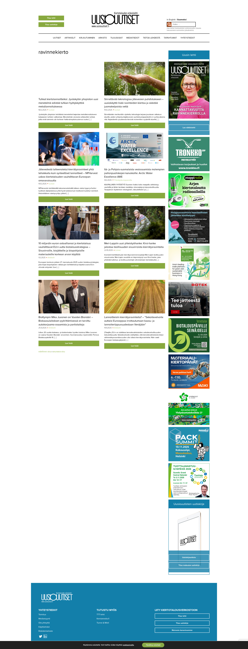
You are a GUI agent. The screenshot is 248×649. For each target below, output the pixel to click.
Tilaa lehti (51, 18)
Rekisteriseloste (45, 631)
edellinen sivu (44, 351)
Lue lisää (69, 125)
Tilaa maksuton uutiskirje (189, 565)
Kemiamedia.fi (103, 618)
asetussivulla (128, 645)
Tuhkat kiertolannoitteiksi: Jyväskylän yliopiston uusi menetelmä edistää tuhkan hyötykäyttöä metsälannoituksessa (68, 103)
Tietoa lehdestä (151, 38)
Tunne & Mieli (103, 623)
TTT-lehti (101, 614)
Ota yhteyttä (44, 623)
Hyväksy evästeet (153, 645)
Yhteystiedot (187, 38)
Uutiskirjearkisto (189, 557)
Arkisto (102, 38)
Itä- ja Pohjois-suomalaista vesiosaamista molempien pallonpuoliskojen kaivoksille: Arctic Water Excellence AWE (134, 173)
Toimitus (42, 614)
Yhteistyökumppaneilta (123, 180)
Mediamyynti (44, 618)
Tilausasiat (116, 38)
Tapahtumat (170, 38)
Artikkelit (70, 38)
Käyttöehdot (44, 627)
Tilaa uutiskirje (51, 24)
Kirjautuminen (87, 38)
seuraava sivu (59, 351)
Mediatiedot (132, 38)
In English (171, 19)
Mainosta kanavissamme (182, 630)
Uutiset (57, 38)
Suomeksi (182, 19)
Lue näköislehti (189, 127)
